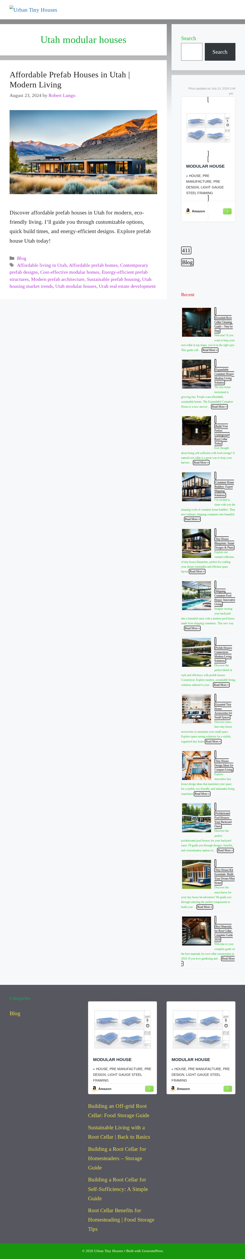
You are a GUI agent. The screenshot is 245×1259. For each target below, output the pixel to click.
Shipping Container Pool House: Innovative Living (224, 598)
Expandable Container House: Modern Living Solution (224, 376)
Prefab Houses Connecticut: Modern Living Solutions (223, 654)
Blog (21, 258)
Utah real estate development (127, 286)
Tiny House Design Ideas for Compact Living (223, 765)
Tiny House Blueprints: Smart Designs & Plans (224, 543)
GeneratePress (152, 1251)
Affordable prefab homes (93, 265)
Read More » (210, 350)
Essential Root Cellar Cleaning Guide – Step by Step (223, 324)
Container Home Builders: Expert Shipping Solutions (224, 489)
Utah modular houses (75, 286)
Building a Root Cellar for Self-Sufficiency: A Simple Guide (118, 1189)
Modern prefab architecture (57, 279)
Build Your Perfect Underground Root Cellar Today (222, 435)
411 (186, 250)
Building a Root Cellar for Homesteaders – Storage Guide (117, 1158)
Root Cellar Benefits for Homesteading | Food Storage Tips (121, 1219)
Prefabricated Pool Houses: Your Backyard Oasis (223, 820)
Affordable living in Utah (42, 265)
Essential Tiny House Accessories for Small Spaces (223, 711)
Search (188, 38)
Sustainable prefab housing (113, 279)
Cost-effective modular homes (69, 272)
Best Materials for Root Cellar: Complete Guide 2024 (223, 933)
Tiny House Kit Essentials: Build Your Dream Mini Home (224, 876)
